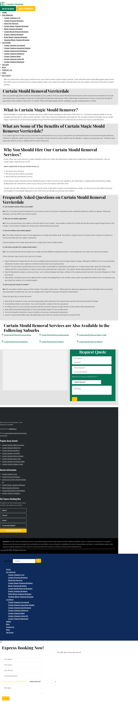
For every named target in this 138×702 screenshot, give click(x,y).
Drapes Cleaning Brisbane (13, 35)
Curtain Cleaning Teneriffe (11, 453)
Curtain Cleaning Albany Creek (12, 464)
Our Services (7, 15)
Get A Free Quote (8, 8)
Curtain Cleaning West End (11, 448)
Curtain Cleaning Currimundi (14, 45)
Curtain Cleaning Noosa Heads (12, 456)
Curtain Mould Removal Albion (52, 342)
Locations (6, 43)
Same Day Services (11, 24)
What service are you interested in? (14, 682)
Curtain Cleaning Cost (12, 18)
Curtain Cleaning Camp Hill (14, 59)
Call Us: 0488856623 (25, 8)
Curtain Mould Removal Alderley (91, 342)
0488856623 (12, 429)
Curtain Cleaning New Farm (11, 459)
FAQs (4, 73)
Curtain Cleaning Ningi (12, 56)
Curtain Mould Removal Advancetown (55, 335)
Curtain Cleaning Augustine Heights (17, 48)
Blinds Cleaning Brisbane (13, 29)
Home (4, 13)
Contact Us (7, 70)
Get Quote (6, 76)
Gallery (5, 65)
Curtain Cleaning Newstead (14, 62)
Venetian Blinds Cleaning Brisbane (16, 40)
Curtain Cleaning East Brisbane (15, 51)
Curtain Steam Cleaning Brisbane (16, 26)
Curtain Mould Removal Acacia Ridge (17, 335)
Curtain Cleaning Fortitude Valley (13, 462)
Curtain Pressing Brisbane (13, 21)
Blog (4, 67)
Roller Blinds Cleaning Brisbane (15, 37)
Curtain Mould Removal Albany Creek (92, 335)
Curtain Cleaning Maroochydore (13, 445)
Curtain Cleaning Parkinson (14, 54)
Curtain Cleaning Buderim (10, 451)
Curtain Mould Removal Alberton (16, 342)
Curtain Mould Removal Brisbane (16, 32)
